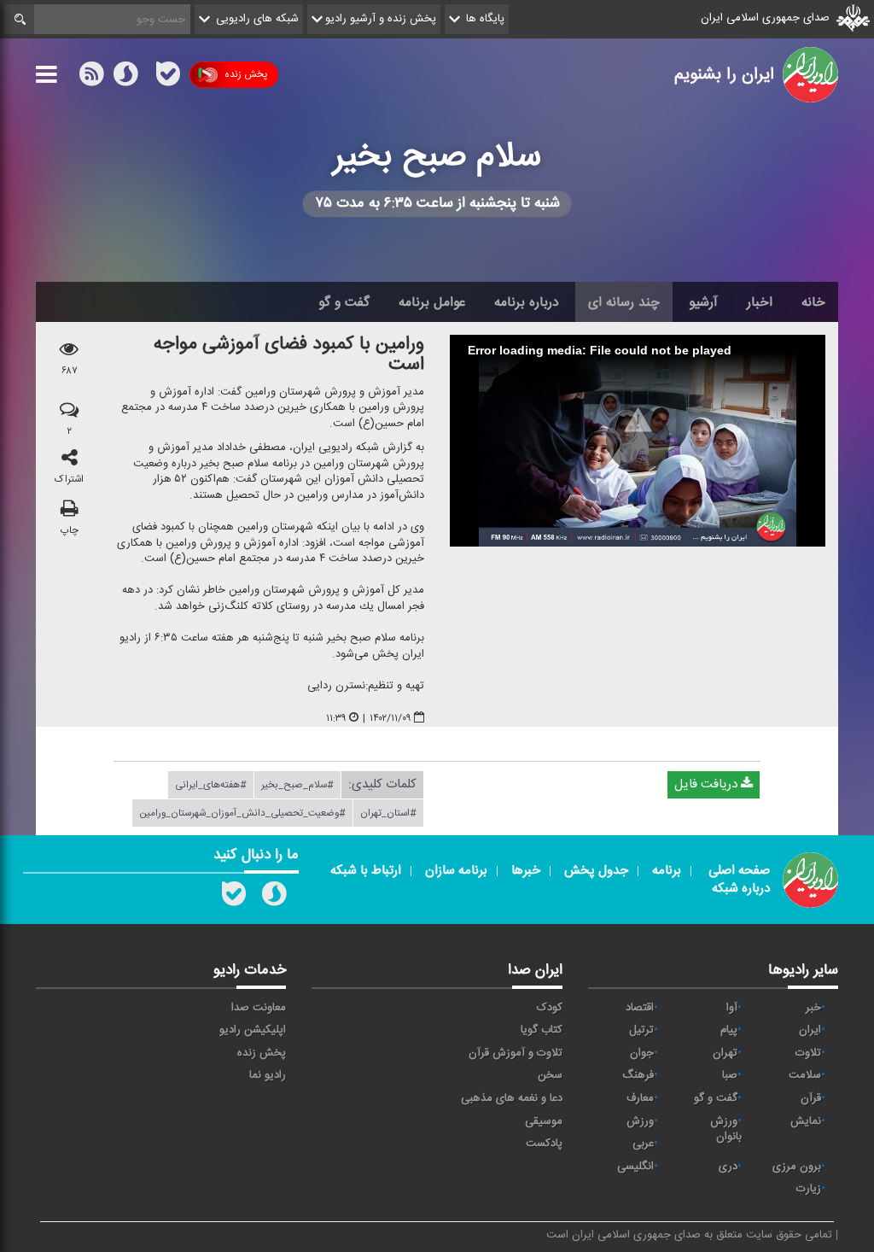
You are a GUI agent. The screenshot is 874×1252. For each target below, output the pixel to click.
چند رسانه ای (624, 302)
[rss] (91, 77)
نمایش (805, 1121)
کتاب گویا (541, 1030)
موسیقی (543, 1121)
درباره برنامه (526, 302)
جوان (642, 1053)
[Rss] (147, 74)
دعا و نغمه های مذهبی (511, 1098)
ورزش (640, 1121)
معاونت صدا (258, 1007)
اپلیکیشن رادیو (252, 1030)
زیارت (808, 1188)
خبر (813, 1007)
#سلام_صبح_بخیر (297, 784)
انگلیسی (635, 1166)
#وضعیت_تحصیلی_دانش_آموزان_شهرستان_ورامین (242, 813)
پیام (728, 1030)
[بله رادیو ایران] (233, 897)
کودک (549, 1007)
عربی (643, 1143)
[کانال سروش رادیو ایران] (274, 897)
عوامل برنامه (432, 302)
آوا (731, 1007)
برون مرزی (796, 1166)
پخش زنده (245, 74)
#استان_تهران (388, 813)
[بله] (168, 77)
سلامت (805, 1075)
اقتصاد (640, 1007)
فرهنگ (638, 1075)
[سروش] (125, 77)
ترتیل (641, 1030)
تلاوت (808, 1053)
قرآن (811, 1098)
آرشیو (703, 302)
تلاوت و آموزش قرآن (515, 1053)
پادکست (544, 1143)
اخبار (759, 302)
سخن (550, 1075)
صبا (729, 1075)
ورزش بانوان (726, 1129)
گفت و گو (344, 302)
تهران (725, 1053)
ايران (810, 1030)
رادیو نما (267, 1075)
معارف (640, 1098)
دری (728, 1166)
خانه (813, 302)
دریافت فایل (707, 784)
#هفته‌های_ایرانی (211, 784)
